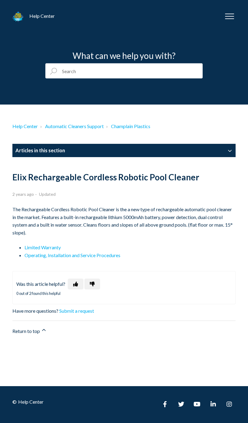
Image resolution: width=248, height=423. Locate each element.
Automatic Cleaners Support (74, 126)
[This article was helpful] (75, 284)
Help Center (25, 126)
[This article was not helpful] (92, 284)
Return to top (26, 331)
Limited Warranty (42, 247)
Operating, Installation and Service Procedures (72, 255)
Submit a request (76, 311)
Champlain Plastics (130, 126)
